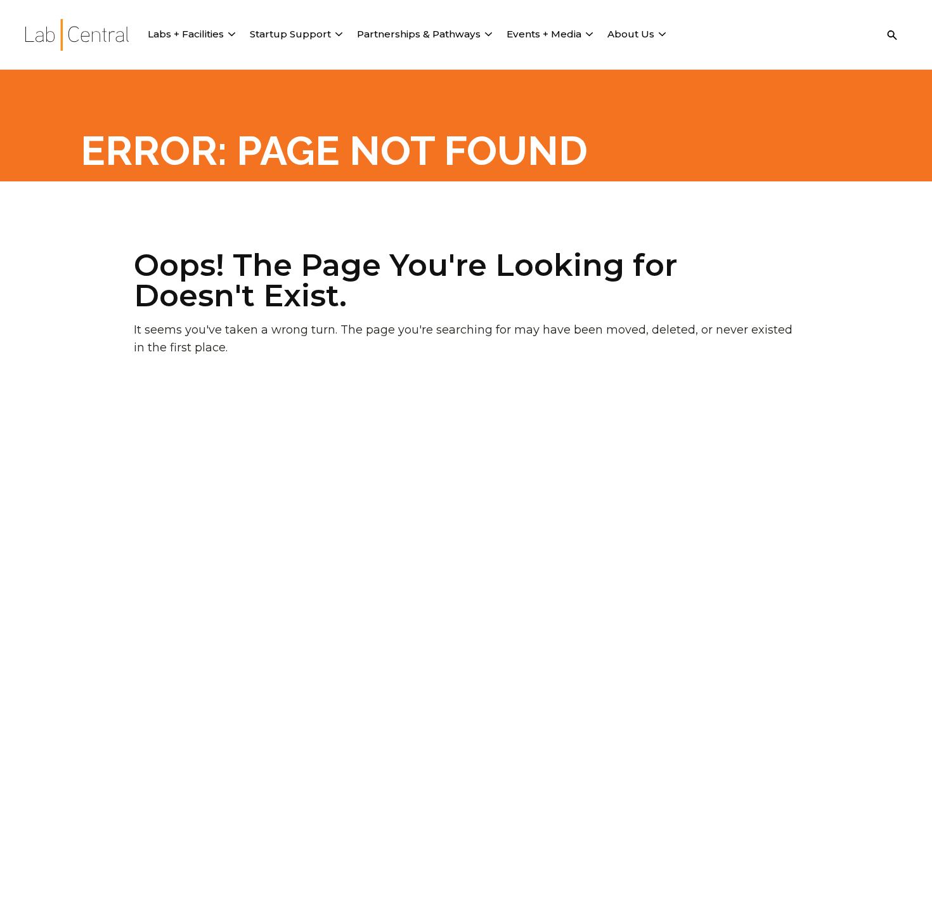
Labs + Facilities (186, 34)
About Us (630, 34)
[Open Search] (892, 35)
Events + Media (544, 34)
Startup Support (290, 34)
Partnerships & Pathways (419, 34)
